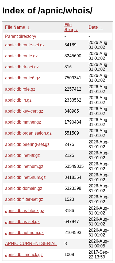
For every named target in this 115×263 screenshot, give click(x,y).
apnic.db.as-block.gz (24, 210)
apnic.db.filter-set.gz (24, 199)
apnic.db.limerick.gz (24, 254)
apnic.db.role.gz (20, 89)
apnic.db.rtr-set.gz (22, 67)
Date (93, 27)
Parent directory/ (20, 36)
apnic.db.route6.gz (22, 78)
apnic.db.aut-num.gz (24, 232)
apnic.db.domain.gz (23, 188)
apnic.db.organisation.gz (28, 133)
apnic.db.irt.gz (18, 100)
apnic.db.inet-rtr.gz (22, 155)
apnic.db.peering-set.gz (27, 144)
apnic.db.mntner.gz (23, 122)
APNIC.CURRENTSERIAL (31, 243)
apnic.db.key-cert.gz (24, 111)
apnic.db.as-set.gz (22, 221)
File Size (68, 27)
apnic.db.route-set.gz (25, 45)
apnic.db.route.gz (21, 56)
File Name (15, 27)
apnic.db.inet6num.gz (25, 177)
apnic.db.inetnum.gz (24, 166)
